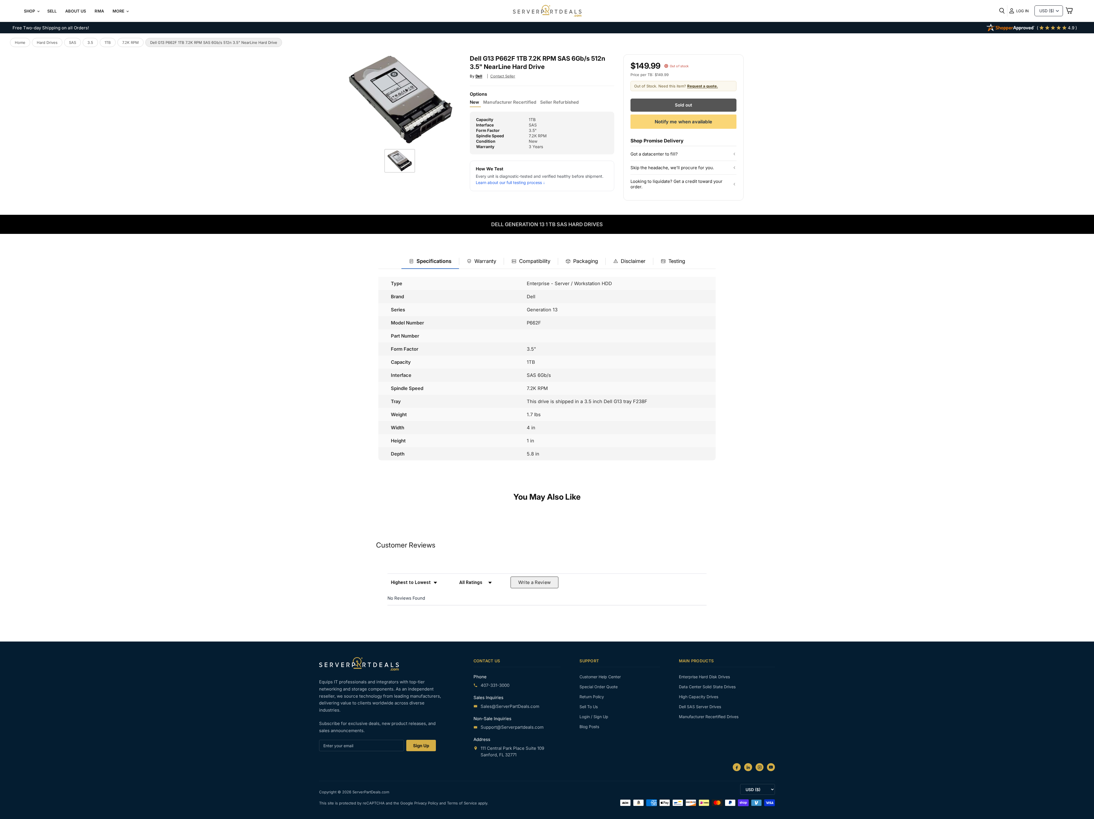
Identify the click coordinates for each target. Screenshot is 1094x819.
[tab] (430, 261)
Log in (1022, 11)
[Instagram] (760, 767)
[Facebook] (737, 767)
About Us (75, 11)
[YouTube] (771, 767)
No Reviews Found (406, 598)
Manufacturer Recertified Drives (708, 716)
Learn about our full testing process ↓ (510, 182)
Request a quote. (702, 86)
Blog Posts (589, 726)
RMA (99, 11)
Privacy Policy (426, 803)
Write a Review (534, 582)
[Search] (1002, 11)
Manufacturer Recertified (509, 102)
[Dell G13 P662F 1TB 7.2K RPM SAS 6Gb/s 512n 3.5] (400, 161)
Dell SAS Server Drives (700, 706)
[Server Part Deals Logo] (547, 11)
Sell (52, 11)
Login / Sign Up (593, 716)
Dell (478, 76)
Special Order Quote (598, 686)
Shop (30, 11)
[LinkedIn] (748, 767)
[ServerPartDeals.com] (359, 664)
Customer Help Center (600, 676)
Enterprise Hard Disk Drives (704, 676)
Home (20, 42)
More (119, 11)
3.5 (90, 42)
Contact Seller (502, 76)
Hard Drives (47, 42)
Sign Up (421, 745)
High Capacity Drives (698, 696)
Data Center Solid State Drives (707, 686)
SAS (72, 42)
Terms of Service (462, 803)
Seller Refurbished (559, 102)
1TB (108, 42)
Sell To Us (588, 706)
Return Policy (591, 696)
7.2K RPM (130, 42)
